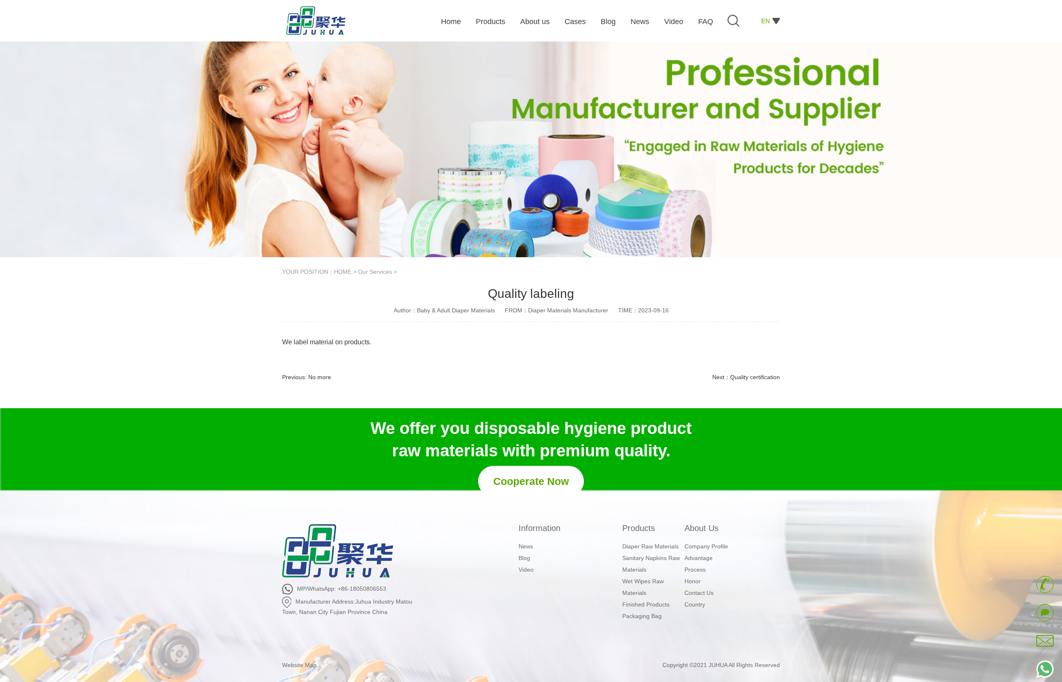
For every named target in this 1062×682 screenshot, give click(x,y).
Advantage (698, 558)
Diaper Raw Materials (650, 546)
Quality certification (755, 377)
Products (638, 528)
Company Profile (706, 546)
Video (526, 569)
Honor (692, 581)
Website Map (299, 665)
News (526, 546)
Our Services (375, 271)
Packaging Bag (642, 616)
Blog (524, 558)
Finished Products (646, 604)
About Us (701, 528)
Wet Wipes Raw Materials (643, 587)
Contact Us (699, 592)
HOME (342, 271)
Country (694, 604)
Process (695, 569)
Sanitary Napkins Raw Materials (651, 564)
